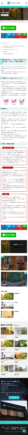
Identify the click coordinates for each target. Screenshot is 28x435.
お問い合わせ (14, 397)
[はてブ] (14, 34)
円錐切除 (16, 362)
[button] (25, 431)
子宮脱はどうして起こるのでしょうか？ (10, 49)
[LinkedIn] (7, 37)
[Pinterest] (20, 37)
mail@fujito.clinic (6, 389)
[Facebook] (3, 34)
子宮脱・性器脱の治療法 (8, 53)
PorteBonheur (23, 427)
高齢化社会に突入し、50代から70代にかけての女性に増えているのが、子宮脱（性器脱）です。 (13, 47)
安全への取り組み (14, 427)
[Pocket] (19, 34)
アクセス (8, 427)
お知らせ (8, 21)
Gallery (7, 428)
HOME (3, 21)
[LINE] (24, 34)
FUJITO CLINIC (12, 431)
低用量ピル (17, 311)
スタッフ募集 (20, 428)
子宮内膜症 (3, 374)
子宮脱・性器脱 (21, 21)
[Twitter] (8, 34)
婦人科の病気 (5, 15)
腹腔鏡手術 (17, 293)
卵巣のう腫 (17, 374)
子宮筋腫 (16, 337)
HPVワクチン (3, 337)
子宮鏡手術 (17, 349)
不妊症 (16, 302)
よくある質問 (13, 428)
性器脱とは (5, 51)
